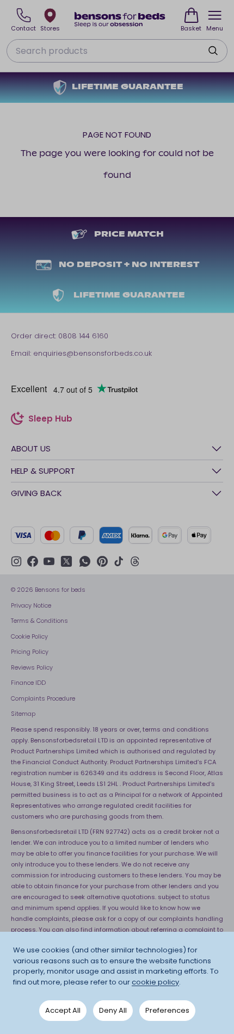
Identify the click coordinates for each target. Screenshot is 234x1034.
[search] (213, 50)
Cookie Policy (29, 636)
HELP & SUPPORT (43, 470)
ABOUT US (31, 448)
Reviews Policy (32, 667)
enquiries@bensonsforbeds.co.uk (92, 353)
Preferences (167, 1010)
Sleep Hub (50, 420)
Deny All (113, 1010)
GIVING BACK (36, 493)
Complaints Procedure (43, 698)
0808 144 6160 (83, 336)
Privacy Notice (31, 605)
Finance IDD (28, 682)
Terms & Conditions (39, 620)
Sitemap (23, 713)
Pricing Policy (29, 651)
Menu (214, 28)
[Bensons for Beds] (120, 19)
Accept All (63, 1010)
